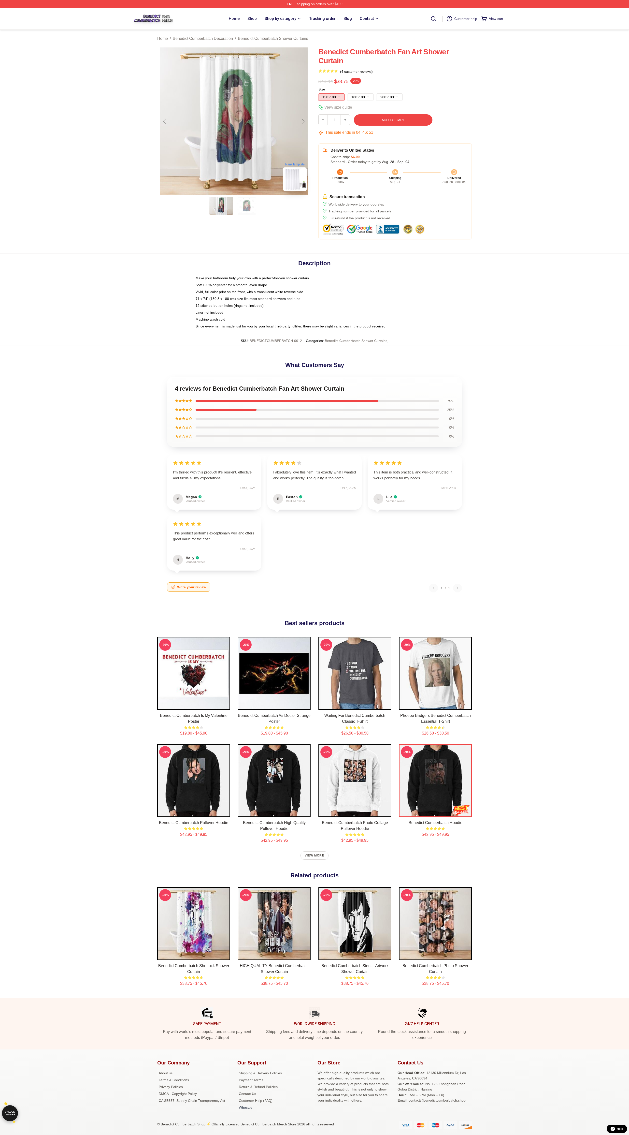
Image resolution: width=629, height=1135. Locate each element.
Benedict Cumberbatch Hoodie (435, 823)
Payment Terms (251, 1080)
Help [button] (620, 1129)
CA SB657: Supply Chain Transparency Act (192, 1101)
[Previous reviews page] (433, 588)
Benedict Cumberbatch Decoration (203, 38)
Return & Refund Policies (258, 1087)
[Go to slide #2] (246, 206)
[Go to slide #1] (221, 206)
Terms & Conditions (174, 1080)
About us (165, 1073)
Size (321, 89)
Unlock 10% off (10, 1113)
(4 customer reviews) (356, 72)
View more (314, 855)
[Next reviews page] (457, 588)
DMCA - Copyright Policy (178, 1094)
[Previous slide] (165, 121)
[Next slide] (303, 121)
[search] (433, 19)
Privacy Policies (171, 1087)
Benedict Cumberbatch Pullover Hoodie (193, 823)
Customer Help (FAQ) (255, 1101)
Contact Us (247, 1094)
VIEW (193, 705)
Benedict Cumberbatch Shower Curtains (273, 38)
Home (162, 38)
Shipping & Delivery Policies (260, 1073)
